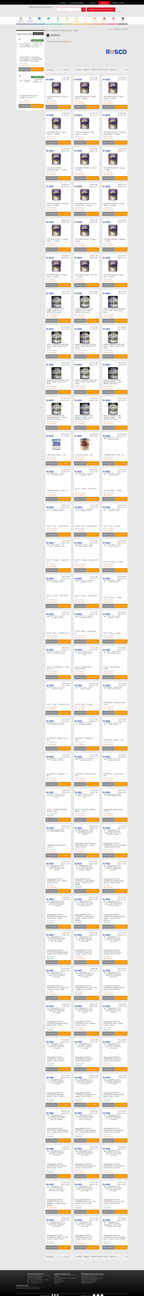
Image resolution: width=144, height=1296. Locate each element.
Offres (104, 3)
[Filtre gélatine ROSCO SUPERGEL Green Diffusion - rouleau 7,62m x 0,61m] (114, 1154)
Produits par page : (97, 69)
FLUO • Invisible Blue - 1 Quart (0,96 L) (84, 668)
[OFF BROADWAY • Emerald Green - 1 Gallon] (58, 192)
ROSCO (69, 41)
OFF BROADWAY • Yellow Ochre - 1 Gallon (85, 97)
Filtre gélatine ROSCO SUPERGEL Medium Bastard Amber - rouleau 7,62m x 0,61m (114, 917)
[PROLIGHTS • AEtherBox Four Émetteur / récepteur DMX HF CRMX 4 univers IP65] (31, 47)
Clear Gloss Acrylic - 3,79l (56, 455)
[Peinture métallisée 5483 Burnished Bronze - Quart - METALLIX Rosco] (114, 370)
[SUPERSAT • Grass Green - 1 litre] (114, 762)
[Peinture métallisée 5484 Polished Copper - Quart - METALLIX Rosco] (86, 406)
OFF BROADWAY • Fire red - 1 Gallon (86, 169)
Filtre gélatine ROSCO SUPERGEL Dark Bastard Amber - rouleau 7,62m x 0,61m (84, 917)
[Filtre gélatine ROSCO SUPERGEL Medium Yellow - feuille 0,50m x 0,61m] (58, 1012)
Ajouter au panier (52, 107)
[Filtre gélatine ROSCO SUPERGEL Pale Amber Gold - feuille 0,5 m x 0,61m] (86, 976)
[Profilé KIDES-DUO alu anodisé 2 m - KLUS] (31, 84)
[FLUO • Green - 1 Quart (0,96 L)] (86, 584)
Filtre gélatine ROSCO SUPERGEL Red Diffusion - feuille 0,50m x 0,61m (57, 1166)
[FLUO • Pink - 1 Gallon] (86, 691)
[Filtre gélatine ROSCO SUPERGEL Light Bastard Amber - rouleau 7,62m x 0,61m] (86, 869)
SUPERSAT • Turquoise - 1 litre (57, 775)
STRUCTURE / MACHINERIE (76, 21)
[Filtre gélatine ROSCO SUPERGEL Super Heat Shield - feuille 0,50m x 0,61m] (114, 833)
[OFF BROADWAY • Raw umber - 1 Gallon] (86, 121)
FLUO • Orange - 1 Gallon (113, 562)
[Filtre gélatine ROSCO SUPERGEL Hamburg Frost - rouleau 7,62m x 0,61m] (86, 1083)
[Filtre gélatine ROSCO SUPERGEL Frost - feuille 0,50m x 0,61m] (114, 1012)
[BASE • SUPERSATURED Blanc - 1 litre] (86, 798)
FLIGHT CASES (104, 20)
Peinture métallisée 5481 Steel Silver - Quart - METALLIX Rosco (85, 346)
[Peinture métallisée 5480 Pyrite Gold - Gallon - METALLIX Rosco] (58, 334)
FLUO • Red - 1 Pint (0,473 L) (58, 526)
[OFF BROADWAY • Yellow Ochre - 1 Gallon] (86, 85)
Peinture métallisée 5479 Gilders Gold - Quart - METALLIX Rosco (55, 310)
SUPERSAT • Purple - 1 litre (113, 740)
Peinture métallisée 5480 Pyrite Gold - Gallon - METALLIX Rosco (58, 346)
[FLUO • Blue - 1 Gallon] (114, 620)
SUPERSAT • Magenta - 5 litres (84, 739)
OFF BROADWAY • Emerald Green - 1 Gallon (58, 204)
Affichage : (79, 69)
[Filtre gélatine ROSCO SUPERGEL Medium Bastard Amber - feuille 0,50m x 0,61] (58, 940)
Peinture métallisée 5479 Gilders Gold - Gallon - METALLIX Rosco (83, 310)
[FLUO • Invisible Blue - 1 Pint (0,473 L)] (58, 655)
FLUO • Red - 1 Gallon (111, 526)
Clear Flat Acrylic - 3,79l (84, 455)
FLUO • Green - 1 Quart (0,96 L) (86, 596)
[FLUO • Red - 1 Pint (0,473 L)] (58, 513)
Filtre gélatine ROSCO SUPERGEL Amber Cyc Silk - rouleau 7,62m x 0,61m (58, 1237)
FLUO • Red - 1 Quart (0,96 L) (86, 526)
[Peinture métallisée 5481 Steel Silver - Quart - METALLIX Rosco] (86, 334)
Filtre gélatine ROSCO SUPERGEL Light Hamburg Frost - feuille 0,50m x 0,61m (85, 1130)
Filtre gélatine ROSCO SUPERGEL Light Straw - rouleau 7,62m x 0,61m (113, 1059)
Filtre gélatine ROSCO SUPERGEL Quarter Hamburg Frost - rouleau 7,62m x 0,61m (114, 1237)
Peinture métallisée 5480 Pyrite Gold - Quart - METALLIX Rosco (114, 310)
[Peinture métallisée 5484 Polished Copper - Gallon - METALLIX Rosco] (114, 406)
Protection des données (89, 1279)
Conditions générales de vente (92, 1278)
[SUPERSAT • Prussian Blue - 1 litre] (86, 762)
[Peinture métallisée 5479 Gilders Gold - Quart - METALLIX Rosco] (58, 299)
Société (62, 3)
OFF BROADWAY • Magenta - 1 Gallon (114, 240)
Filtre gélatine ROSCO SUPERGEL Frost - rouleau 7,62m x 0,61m (85, 1023)
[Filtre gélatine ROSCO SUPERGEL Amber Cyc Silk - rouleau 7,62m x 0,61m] (58, 1226)
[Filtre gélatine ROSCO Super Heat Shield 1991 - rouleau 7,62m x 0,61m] (86, 833)
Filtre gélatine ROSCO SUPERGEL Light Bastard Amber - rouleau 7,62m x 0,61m (84, 881)
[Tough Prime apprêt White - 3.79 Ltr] (114, 798)
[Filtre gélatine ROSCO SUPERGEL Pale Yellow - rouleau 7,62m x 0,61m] (114, 940)
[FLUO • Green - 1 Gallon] (114, 584)
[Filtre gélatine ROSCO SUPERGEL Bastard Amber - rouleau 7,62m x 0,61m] (114, 869)
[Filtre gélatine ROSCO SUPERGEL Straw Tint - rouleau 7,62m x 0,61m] (86, 1226)
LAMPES (58, 20)
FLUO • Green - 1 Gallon (112, 597)
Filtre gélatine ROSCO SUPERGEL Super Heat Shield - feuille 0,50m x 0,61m (114, 845)
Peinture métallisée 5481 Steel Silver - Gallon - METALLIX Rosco (114, 346)
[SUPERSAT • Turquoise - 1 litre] (58, 762)
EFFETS (48, 20)
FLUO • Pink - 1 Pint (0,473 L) (58, 704)
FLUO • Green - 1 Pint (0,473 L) (57, 596)
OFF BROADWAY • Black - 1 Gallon (58, 97)
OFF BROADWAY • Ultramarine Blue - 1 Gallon (57, 169)
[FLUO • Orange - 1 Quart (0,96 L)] (86, 548)
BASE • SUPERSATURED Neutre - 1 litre (57, 810)
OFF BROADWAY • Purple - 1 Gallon (86, 240)
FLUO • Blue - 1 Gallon (112, 633)
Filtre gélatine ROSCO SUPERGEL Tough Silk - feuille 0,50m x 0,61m (84, 1059)
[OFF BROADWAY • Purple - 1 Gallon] (86, 228)
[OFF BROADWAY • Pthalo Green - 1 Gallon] (58, 263)
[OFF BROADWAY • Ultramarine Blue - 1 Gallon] (58, 156)
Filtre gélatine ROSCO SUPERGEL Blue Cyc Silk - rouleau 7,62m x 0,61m (85, 1201)
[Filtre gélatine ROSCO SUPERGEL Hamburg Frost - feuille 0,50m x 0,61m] (114, 1083)
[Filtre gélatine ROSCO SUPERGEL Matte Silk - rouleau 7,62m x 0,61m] (58, 1083)
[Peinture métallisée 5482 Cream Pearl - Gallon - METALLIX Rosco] (86, 370)
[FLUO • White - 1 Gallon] (114, 477)
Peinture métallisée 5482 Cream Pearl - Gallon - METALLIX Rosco (86, 382)
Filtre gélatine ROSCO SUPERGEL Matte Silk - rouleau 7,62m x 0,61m (56, 1094)
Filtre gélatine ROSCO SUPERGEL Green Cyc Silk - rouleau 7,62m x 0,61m (114, 1201)
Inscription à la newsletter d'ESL (27, 1288)
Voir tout (38, 33)
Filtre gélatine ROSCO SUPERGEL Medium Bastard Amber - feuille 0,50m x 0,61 (57, 952)
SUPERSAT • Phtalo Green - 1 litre (58, 739)
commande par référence (101, 9)
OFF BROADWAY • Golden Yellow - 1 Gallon (57, 240)
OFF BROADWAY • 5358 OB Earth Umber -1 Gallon (114, 133)
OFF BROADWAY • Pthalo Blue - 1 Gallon (113, 276)
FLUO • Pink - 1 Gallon (83, 704)
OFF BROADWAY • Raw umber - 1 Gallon (84, 133)
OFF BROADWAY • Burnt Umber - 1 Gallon (113, 97)
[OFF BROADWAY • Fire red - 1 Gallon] (86, 156)
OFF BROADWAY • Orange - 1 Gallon (114, 169)
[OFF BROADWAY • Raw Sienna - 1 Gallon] (58, 121)
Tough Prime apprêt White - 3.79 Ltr (113, 810)
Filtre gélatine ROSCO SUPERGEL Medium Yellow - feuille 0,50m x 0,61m (58, 1023)
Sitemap (57, 1283)
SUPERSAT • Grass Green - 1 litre (114, 775)
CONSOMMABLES (95, 20)
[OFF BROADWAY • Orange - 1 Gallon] (114, 156)
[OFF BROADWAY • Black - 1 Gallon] (58, 85)
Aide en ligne (58, 1281)
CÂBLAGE (67, 20)
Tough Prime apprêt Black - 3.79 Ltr (56, 846)
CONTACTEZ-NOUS (35, 1274)
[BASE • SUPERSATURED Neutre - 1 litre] (58, 798)
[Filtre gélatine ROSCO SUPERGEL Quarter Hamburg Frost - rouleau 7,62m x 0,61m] (114, 1226)
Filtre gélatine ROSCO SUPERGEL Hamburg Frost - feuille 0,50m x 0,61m (114, 1094)
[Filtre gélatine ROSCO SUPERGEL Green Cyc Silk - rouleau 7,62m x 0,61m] (114, 1190)
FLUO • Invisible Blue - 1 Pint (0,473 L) (58, 668)
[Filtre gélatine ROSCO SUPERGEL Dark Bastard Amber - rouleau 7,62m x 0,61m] (86, 905)
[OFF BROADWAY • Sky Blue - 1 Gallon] (86, 263)
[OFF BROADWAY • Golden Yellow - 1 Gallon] (58, 228)
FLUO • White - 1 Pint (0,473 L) (86, 489)
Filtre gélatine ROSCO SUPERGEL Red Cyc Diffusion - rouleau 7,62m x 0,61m (57, 1202)
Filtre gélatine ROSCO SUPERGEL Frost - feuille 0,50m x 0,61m (113, 1023)
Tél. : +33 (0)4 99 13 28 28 (34, 1281)
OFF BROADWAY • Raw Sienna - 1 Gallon (56, 133)
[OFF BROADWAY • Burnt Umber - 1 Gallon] (114, 85)
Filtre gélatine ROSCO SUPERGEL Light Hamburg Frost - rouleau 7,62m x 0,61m (57, 1130)
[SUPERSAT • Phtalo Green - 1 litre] (58, 727)
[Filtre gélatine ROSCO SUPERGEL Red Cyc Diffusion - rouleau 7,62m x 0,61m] (58, 1190)
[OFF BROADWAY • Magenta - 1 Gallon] (114, 228)
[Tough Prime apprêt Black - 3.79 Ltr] (58, 833)
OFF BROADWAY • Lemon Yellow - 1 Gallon (113, 204)
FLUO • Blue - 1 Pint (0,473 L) (58, 633)
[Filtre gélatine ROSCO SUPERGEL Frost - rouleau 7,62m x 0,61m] (86, 1012)
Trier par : (112, 69)
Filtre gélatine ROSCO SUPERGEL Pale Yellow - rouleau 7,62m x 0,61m (113, 952)
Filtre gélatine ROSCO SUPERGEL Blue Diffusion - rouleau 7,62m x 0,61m (85, 1166)
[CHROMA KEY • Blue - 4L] (114, 441)
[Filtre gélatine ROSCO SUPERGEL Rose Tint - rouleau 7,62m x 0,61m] (86, 940)
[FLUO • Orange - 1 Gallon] (114, 548)
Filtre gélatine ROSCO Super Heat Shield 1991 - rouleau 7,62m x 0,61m (85, 845)
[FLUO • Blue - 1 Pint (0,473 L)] (58, 620)
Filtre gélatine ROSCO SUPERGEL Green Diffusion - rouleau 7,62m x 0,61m (114, 1166)
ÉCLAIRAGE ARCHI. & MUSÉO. (30, 21)
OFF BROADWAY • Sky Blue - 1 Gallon (86, 276)
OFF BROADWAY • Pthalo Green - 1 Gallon (57, 276)
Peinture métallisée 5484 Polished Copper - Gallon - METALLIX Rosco (113, 417)
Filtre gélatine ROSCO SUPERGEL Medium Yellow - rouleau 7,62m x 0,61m (114, 987)
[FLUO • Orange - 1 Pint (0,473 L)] (58, 548)
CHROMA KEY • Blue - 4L (113, 455)
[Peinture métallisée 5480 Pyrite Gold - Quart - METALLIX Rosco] (114, 299)
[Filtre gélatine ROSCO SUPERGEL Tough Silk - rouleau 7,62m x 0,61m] (58, 1047)
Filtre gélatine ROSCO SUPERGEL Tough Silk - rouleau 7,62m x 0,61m (56, 1059)
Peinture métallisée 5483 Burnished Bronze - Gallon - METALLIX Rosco (57, 417)
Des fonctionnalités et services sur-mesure (65, 1279)
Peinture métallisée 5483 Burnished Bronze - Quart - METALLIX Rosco (113, 382)
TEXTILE (86, 20)
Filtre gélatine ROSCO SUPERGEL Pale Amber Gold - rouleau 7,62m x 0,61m (58, 987)
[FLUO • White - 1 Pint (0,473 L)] (86, 477)
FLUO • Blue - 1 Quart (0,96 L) (85, 632)
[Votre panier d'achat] (121, 9)
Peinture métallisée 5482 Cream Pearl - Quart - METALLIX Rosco (58, 382)
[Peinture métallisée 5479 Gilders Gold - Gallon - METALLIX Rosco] (86, 299)
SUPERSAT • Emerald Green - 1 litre (114, 703)
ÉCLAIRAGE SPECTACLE (21, 21)
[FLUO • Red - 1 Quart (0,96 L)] (86, 513)
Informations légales (88, 1276)
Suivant (66, 70)
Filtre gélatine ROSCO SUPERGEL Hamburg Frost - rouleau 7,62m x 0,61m (86, 1094)
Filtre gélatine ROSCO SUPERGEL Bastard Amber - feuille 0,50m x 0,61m (57, 916)
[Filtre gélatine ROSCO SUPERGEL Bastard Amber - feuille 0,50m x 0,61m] (58, 905)
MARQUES (123, 20)
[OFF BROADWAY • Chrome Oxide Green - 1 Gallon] (86, 192)
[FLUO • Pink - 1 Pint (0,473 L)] (58, 691)
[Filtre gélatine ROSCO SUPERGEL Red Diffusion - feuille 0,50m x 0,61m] (58, 1154)
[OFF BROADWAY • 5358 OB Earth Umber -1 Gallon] (114, 121)
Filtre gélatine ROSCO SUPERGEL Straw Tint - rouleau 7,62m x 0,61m (84, 1237)
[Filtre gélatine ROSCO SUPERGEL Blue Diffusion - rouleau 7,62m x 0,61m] (86, 1154)
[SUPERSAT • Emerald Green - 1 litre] (114, 691)
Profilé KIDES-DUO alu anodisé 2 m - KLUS (28, 96)
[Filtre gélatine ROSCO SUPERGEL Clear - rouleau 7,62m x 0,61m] (58, 869)
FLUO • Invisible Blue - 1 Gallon (112, 668)
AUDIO (113, 20)
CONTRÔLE (39, 20)
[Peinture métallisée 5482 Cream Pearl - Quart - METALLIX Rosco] (58, 370)
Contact (57, 1276)
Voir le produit (64, 107)
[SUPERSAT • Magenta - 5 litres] (86, 727)
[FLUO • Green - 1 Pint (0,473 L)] (58, 584)
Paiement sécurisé (87, 1283)
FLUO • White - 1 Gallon (112, 490)
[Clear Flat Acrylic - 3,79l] (86, 441)
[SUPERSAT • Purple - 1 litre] (114, 727)
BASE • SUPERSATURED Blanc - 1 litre (85, 810)
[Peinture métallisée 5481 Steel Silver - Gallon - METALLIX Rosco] (114, 334)
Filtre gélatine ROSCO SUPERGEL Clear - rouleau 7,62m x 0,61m (57, 880)
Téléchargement (76, 3)
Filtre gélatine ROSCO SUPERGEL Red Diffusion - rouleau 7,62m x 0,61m (113, 1130)
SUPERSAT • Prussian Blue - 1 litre (86, 775)
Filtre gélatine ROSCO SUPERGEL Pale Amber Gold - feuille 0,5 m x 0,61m (86, 987)
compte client (118, 3)
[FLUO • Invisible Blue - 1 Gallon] (114, 655)
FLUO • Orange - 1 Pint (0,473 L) (58, 561)
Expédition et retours (89, 1281)
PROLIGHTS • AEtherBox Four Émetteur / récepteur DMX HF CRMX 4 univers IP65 (31, 59)
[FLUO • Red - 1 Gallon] (114, 513)
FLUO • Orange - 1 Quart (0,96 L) (86, 561)
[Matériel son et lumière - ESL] (22, 7)
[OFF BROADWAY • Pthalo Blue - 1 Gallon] (114, 263)
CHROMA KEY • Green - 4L (57, 490)
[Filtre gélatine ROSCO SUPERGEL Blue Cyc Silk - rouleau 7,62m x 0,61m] (86, 1190)
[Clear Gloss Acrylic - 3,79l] (58, 441)
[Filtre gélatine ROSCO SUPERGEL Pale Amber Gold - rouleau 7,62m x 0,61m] (58, 976)
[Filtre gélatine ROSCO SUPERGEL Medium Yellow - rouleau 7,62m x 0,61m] (114, 976)
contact (93, 3)
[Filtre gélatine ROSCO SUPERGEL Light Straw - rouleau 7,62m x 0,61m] (114, 1047)
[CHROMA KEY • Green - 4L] (58, 477)
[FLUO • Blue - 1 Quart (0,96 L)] (86, 620)
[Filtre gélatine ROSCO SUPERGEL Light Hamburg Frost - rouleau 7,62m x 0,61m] (58, 1119)
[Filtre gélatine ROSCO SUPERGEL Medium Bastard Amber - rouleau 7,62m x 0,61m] (114, 905)
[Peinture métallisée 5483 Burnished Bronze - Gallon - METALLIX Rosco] (58, 406)
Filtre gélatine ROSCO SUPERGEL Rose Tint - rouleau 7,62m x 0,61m (84, 952)
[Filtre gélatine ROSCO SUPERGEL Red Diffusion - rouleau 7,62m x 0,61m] (114, 1119)
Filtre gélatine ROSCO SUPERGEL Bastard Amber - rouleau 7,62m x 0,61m (114, 880)
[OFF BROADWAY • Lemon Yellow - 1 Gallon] (114, 192)
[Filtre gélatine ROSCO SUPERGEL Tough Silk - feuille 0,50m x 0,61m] (86, 1047)
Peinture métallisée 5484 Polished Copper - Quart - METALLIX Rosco (84, 417)
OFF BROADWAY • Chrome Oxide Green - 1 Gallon (86, 204)
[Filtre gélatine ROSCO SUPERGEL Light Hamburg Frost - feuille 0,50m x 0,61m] (86, 1119)
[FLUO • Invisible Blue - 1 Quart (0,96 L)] (86, 655)
